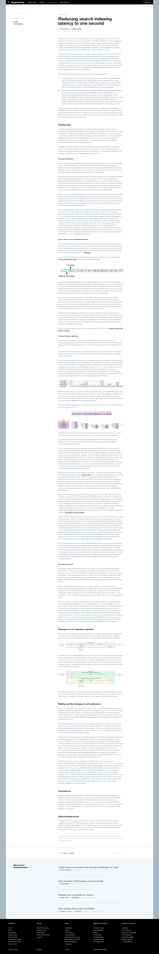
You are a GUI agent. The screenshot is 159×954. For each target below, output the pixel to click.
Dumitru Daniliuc (77, 29)
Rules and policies (71, 942)
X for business (126, 930)
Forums (96, 932)
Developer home (99, 928)
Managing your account (72, 937)
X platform (11, 923)
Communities (98, 935)
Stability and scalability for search (76, 894)
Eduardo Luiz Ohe (65, 911)
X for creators (69, 932)
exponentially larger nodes (67, 259)
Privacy (67, 949)
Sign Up (147, 2)
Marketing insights (127, 937)
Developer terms (99, 942)
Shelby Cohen (64, 897)
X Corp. (39, 923)
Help (66, 923)
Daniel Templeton (65, 870)
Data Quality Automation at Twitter (76, 908)
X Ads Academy (127, 942)
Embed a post (12, 935)
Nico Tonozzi (64, 29)
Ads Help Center (70, 935)
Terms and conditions (100, 949)
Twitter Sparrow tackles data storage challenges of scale (88, 867)
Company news (41, 930)
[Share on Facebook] (75, 31)
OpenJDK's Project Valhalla (74, 512)
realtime (71, 853)
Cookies (39, 949)
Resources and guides (129, 932)
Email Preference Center (73, 939)
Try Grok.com (12, 944)
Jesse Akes (75, 897)
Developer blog (98, 937)
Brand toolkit (41, 932)
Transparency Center (14, 939)
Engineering (32, 2)
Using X (67, 930)
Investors (40, 937)
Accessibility (12, 932)
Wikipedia (87, 253)
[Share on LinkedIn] (78, 31)
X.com (10, 928)
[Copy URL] (81, 31)
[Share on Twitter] (73, 31)
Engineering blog (99, 939)
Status (10, 930)
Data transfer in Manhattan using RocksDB (80, 881)
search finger (86, 475)
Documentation (98, 930)
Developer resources (100, 923)
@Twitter (16, 21)
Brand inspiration (127, 939)
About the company (43, 928)
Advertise (125, 928)
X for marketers (127, 935)
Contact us (68, 944)
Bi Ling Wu (78, 911)
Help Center (69, 928)
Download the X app (14, 942)
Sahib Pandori (64, 884)
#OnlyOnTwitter (18, 24)
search (65, 853)
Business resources (128, 923)
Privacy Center (12, 937)
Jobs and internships (43, 935)
